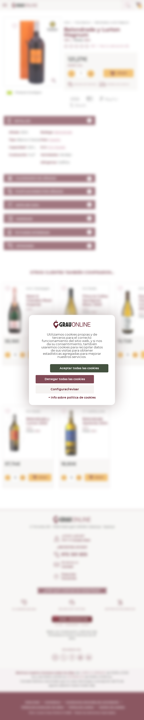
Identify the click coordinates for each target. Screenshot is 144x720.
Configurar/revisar (65, 389)
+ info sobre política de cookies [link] (72, 397)
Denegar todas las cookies (65, 379)
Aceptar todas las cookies (79, 368)
